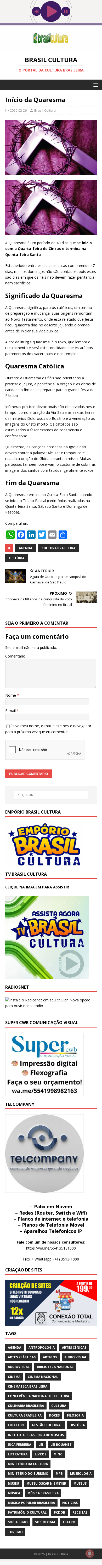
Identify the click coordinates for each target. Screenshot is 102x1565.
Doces (54, 1415)
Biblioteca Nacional (55, 1367)
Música (14, 1493)
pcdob (59, 1512)
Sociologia (45, 1522)
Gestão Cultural (47, 1425)
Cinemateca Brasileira (27, 1386)
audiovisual (19, 1367)
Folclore (16, 1425)
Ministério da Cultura (28, 1464)
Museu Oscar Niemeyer (46, 1483)
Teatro (69, 1522)
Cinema (14, 1377)
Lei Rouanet (61, 1444)
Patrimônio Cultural (27, 1512)
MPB (59, 1473)
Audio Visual (75, 1357)
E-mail (11, 710)
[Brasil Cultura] (51, 46)
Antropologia (42, 1347)
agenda (25, 548)
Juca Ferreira (19, 1444)
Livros (40, 1454)
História (16, 558)
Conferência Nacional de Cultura (38, 1396)
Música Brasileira (43, 1493)
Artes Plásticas (22, 1357)
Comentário (15, 656)
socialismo (18, 1522)
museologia (81, 1473)
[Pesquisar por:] (51, 795)
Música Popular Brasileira (31, 1503)
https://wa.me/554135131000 (51, 1248)
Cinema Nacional (43, 1377)
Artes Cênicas (74, 1347)
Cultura (58, 1405)
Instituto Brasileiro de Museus (36, 1435)
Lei (40, 1444)
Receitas (79, 1512)
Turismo (15, 1532)
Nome (11, 695)
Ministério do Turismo (28, 1473)
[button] (95, 84)
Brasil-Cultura (45, 110)
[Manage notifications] (90, 1553)
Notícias (70, 1503)
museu (13, 1483)
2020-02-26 (18, 110)
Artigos (50, 1357)
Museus (80, 1483)
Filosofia (75, 1415)
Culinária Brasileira (26, 1405)
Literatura (17, 1454)
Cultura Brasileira (58, 548)
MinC (58, 1454)
